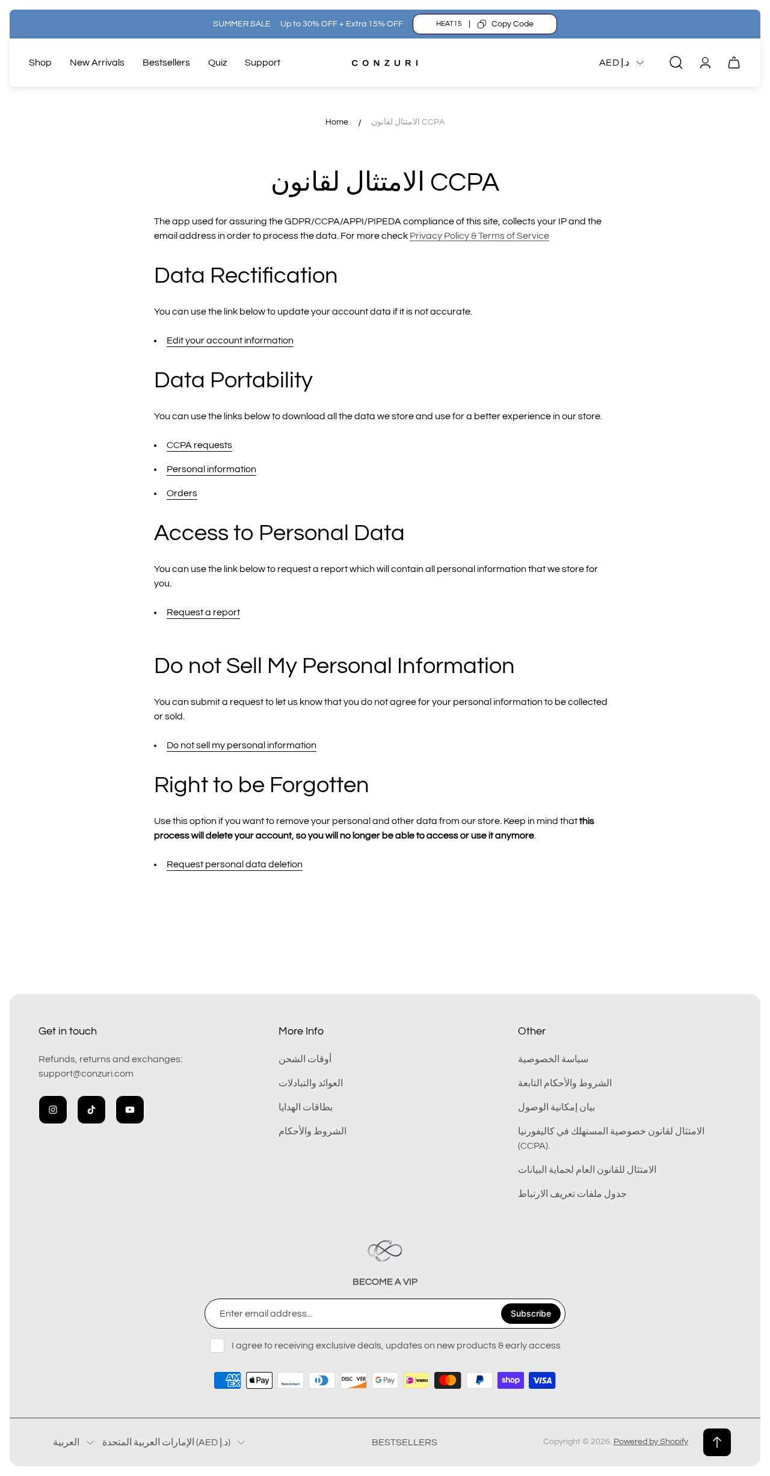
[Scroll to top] (717, 1442)
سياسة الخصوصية (553, 1059)
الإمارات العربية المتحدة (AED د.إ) (166, 1442)
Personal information (211, 469)
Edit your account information (230, 340)
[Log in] (705, 62)
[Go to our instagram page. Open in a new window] (52, 1109)
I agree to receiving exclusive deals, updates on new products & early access (396, 1345)
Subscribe (531, 1313)
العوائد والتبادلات (311, 1083)
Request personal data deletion (235, 864)
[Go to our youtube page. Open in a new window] (130, 1109)
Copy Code (512, 24)
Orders (182, 493)
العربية (66, 1442)
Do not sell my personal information (241, 745)
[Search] (676, 62)
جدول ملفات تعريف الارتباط (572, 1194)
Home (336, 122)
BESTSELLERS (404, 1442)
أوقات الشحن (305, 1059)
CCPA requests (199, 445)
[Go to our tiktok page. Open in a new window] (91, 1109)
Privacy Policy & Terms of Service (479, 236)
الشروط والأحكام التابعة (565, 1083)
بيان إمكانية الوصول (556, 1107)
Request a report (203, 612)
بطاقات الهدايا (306, 1107)
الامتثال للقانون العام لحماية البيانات (587, 1170)
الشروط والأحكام (312, 1131)
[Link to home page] (385, 1251)
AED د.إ (614, 62)
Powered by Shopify (651, 1442)
